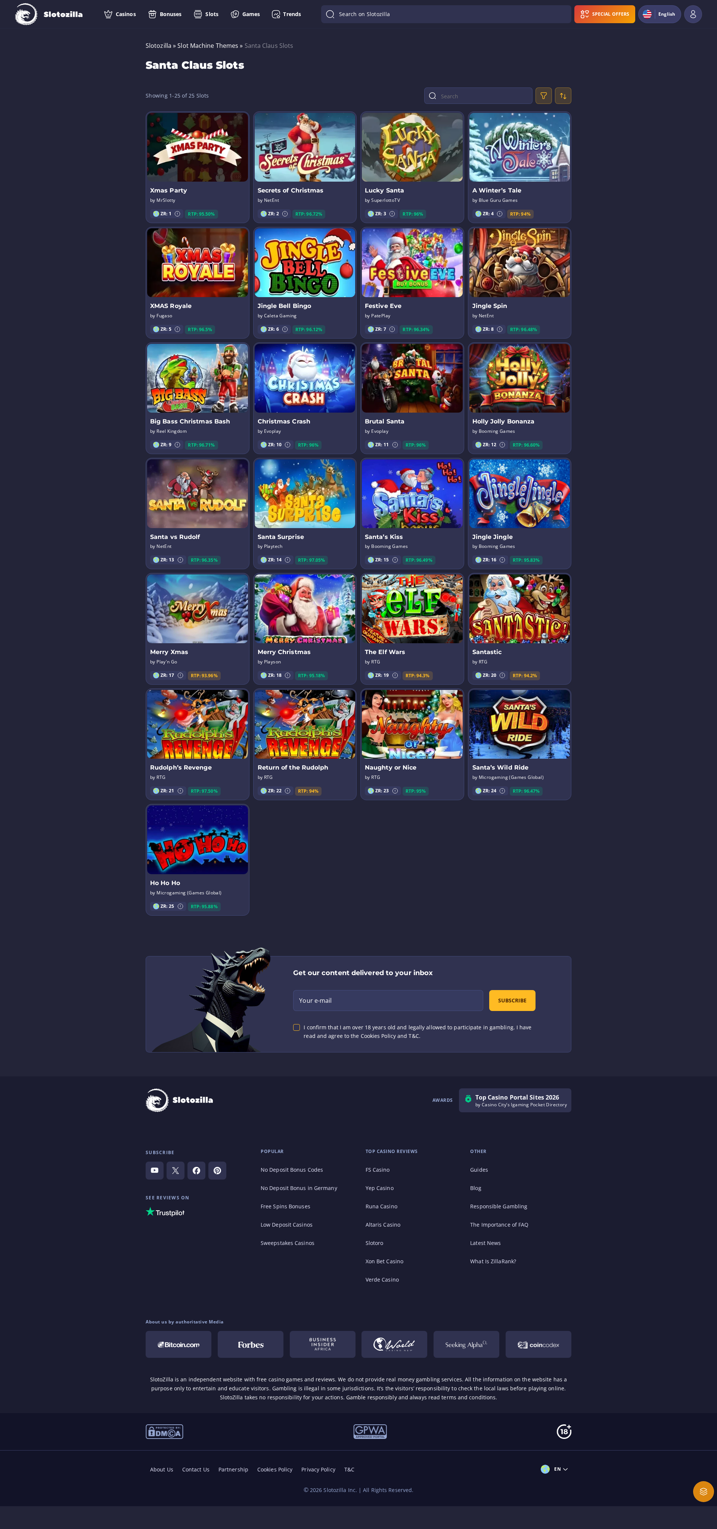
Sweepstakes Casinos (287, 1242)
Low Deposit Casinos (287, 1224)
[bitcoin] (178, 1344)
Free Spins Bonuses (285, 1206)
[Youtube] (155, 1171)
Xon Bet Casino (384, 1261)
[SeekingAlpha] (466, 1344)
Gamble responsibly (371, 1397)
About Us (161, 1469)
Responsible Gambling (498, 1206)
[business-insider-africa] (323, 1344)
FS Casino (378, 1169)
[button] (177, 214)
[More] (703, 1491)
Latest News (485, 1242)
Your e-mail (315, 1000)
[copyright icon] (394, 1344)
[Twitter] (175, 1171)
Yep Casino (380, 1188)
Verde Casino (382, 1279)
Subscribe (512, 1000)
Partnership (233, 1469)
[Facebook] (196, 1171)
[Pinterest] (217, 1171)
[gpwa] (370, 1431)
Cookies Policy (274, 1469)
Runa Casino (381, 1206)
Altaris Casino (383, 1224)
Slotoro (375, 1242)
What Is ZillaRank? (493, 1261)
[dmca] (164, 1431)
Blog (475, 1188)
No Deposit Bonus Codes (292, 1169)
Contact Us (195, 1469)
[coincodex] (538, 1344)
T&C (349, 1469)
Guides (479, 1169)
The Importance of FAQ (499, 1224)
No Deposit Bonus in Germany (299, 1188)
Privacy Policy (318, 1469)
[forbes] (250, 1344)
